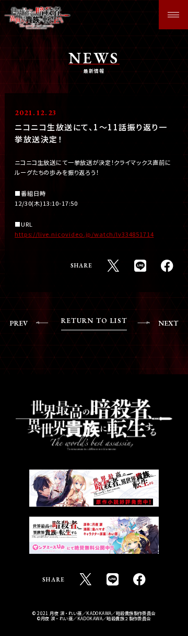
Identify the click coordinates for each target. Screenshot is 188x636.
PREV (19, 323)
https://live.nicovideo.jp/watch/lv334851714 (84, 234)
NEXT (168, 323)
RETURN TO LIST (94, 321)
